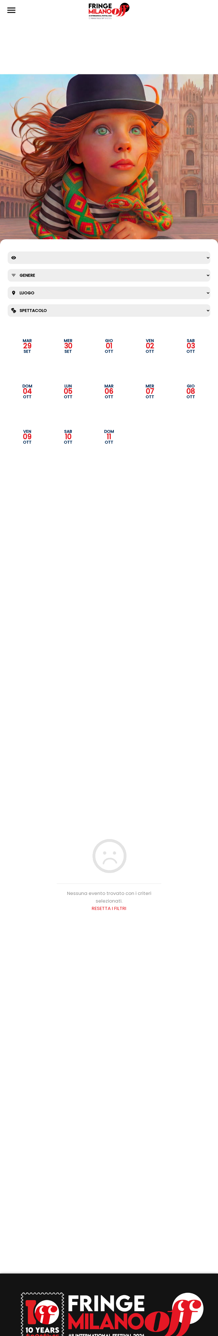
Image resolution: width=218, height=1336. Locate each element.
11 (109, 436)
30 (68, 346)
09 (27, 436)
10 (68, 436)
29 (27, 346)
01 (109, 346)
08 (190, 391)
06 (109, 391)
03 (191, 346)
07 (150, 391)
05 (68, 391)
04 (27, 391)
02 (150, 346)
